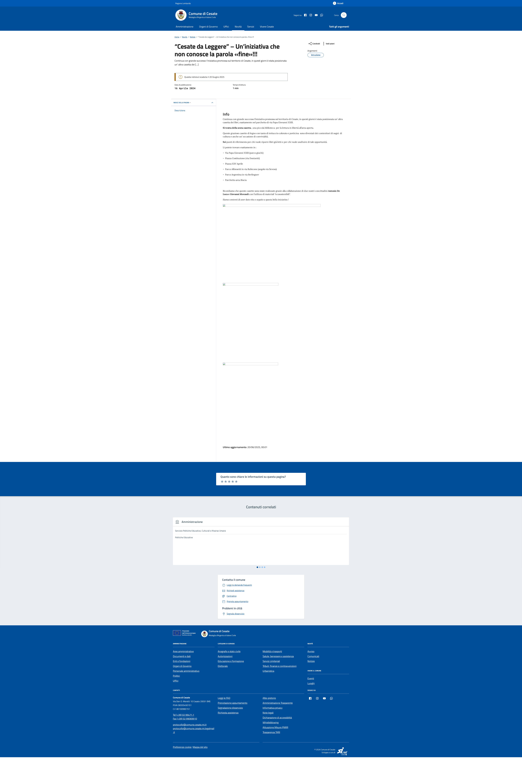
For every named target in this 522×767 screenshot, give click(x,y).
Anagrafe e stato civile (229, 651)
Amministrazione (184, 26)
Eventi (310, 678)
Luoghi (311, 683)
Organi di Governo (208, 26)
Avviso (310, 651)
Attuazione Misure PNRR (275, 727)
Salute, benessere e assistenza (278, 656)
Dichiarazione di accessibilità (277, 717)
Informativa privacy (272, 708)
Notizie (311, 661)
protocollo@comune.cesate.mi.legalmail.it (193, 730)
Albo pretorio (269, 698)
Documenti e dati (182, 656)
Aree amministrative (183, 651)
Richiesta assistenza (228, 713)
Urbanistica (268, 671)
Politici (176, 676)
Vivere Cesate (267, 26)
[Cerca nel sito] (344, 15)
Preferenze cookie (182, 747)
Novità (238, 26)
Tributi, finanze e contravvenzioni (279, 666)
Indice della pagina (181, 102)
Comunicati (313, 656)
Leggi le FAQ (224, 698)
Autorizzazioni (225, 656)
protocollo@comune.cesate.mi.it (189, 724)
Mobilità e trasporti (272, 651)
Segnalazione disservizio (230, 708)
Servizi (250, 26)
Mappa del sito (200, 747)
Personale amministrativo (186, 671)
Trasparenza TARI (271, 732)
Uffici (226, 26)
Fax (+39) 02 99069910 (185, 719)
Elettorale (223, 666)
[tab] (257, 567)
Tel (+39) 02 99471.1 (183, 715)
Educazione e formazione (231, 661)
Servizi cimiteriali (271, 661)
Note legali (268, 713)
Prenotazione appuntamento (232, 703)
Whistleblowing (271, 722)
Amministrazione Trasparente (278, 703)
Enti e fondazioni (181, 661)
